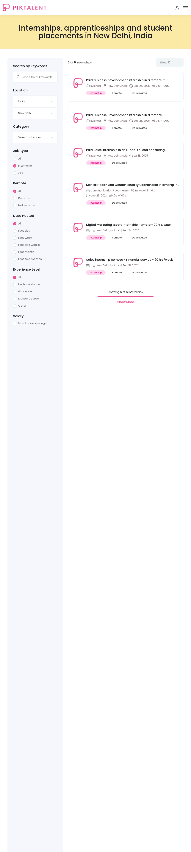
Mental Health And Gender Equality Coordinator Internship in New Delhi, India (131, 185)
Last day (24, 230)
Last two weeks (29, 245)
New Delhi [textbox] (24, 113)
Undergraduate (29, 284)
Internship (25, 166)
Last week (25, 238)
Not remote (26, 205)
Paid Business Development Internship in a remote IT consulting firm (125, 115)
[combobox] (35, 101)
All (19, 158)
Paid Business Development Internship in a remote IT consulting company (125, 80)
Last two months (30, 259)
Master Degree (28, 298)
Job (21, 173)
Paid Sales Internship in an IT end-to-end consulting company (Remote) (125, 150)
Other (22, 306)
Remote (24, 198)
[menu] (185, 8)
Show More (125, 302)
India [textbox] (21, 101)
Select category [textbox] (29, 137)
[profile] (177, 8)
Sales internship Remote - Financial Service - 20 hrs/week (129, 260)
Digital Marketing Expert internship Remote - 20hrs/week (128, 225)
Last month (26, 252)
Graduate (25, 291)
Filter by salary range (32, 323)
